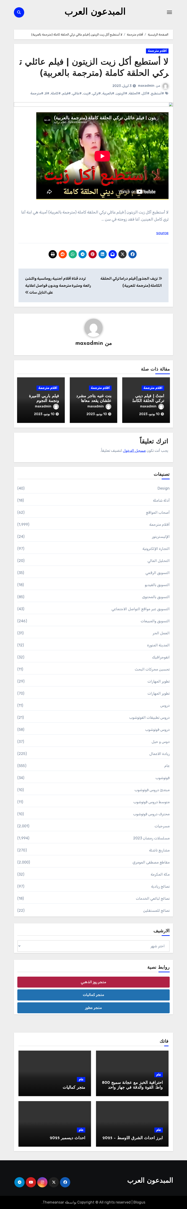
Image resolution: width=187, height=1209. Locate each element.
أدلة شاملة (161, 500)
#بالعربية (108, 93)
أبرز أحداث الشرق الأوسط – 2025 (132, 1138)
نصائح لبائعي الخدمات (153, 898)
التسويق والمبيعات (155, 621)
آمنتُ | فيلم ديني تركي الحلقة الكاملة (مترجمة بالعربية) (147, 401)
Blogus (139, 1202)
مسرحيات (162, 826)
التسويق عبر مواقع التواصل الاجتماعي (141, 609)
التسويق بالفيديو (157, 585)
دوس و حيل (161, 741)
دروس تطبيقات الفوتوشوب (149, 717)
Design (164, 488)
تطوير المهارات (159, 681)
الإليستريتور (161, 536)
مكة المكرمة (160, 874)
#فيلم (66, 93)
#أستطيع (157, 93)
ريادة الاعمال (159, 754)
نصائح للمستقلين (156, 910)
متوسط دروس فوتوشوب (151, 802)
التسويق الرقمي (157, 573)
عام (167, 766)
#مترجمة (36, 93)
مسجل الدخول (134, 450)
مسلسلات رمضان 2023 (151, 838)
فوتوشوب (163, 778)
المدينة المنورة (158, 645)
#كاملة (56, 93)
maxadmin (146, 86)
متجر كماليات (93, 995)
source (162, 233)
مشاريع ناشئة (159, 850)
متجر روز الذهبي (93, 982)
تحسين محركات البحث (152, 669)
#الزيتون (121, 93)
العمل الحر (161, 633)
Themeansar (53, 1202)
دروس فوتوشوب (157, 729)
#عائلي (77, 93)
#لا (47, 93)
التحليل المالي (159, 561)
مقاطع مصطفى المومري (151, 862)
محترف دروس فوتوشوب (151, 814)
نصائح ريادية (160, 886)
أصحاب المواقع (158, 512)
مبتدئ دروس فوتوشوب (152, 790)
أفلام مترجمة (157, 51)
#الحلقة (134, 93)
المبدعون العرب (95, 12)
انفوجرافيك (161, 657)
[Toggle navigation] (169, 12)
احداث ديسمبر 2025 (67, 1138)
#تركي (96, 93)
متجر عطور (93, 1008)
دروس (165, 705)
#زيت (87, 93)
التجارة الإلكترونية (156, 548)
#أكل (145, 93)
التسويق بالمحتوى (156, 597)
